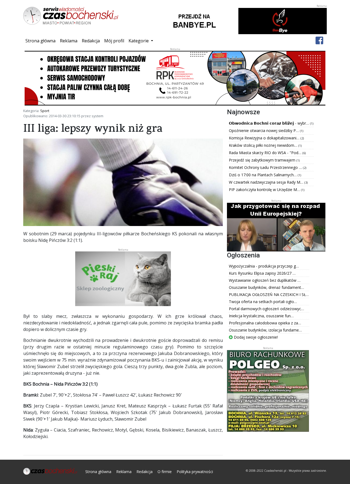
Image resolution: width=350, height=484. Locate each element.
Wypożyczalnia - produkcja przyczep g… (264, 266)
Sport (44, 110)
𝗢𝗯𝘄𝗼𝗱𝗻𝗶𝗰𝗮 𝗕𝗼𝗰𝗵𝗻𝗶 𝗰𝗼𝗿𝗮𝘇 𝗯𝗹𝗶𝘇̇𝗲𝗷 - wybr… (269, 123)
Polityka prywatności (195, 471)
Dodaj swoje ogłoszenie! (255, 337)
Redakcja (91, 41)
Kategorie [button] (139, 41)
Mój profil (114, 41)
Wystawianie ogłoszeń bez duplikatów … (265, 280)
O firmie (165, 471)
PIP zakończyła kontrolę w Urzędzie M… (265, 189)
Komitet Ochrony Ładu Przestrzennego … (266, 167)
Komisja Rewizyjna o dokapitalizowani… (265, 137)
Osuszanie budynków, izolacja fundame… (265, 330)
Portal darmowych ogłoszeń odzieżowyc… (266, 308)
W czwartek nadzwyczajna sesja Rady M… (266, 182)
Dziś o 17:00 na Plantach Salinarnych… (263, 174)
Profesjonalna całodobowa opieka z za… (265, 322)
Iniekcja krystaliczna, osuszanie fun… (261, 315)
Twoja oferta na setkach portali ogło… (263, 301)
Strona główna (41, 40)
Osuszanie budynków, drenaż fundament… (266, 287)
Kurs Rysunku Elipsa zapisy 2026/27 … (262, 273)
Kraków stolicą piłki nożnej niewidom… (263, 145)
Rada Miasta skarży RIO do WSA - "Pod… (265, 152)
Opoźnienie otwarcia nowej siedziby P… (264, 130)
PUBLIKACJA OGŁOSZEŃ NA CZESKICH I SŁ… (269, 294)
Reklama (68, 41)
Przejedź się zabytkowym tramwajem (262, 160)
